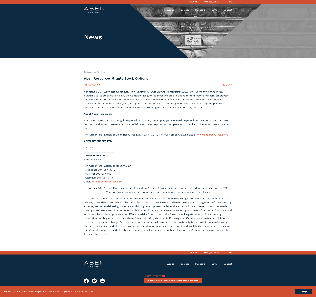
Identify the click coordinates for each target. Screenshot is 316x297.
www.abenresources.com (212, 134)
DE (230, 2)
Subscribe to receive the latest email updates (173, 280)
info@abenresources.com (107, 181)
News (214, 10)
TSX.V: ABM (193, 2)
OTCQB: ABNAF (211, 2)
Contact (228, 10)
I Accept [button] (303, 292)
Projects (184, 10)
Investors (200, 10)
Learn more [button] (90, 291)
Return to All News (95, 72)
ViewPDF (227, 85)
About (170, 10)
